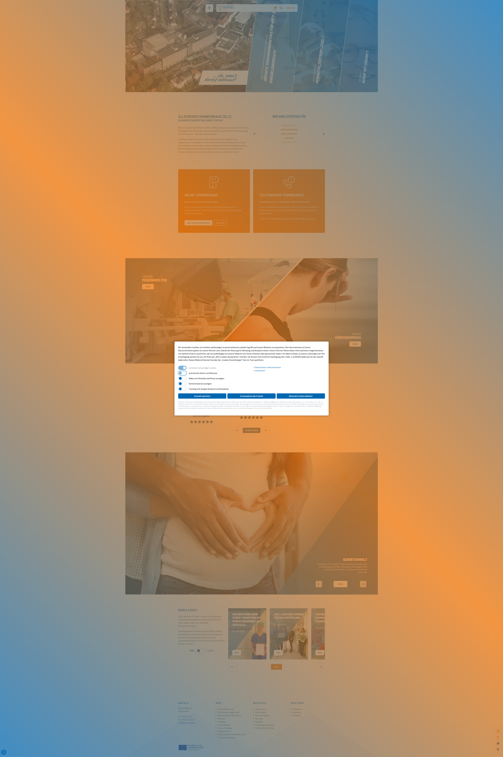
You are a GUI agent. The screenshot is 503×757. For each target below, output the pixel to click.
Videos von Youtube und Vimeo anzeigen (206, 378)
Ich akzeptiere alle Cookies (251, 396)
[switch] (182, 373)
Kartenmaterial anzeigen (200, 384)
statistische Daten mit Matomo (203, 373)
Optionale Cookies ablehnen (301, 396)
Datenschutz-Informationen (267, 367)
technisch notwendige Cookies (202, 368)
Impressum (259, 370)
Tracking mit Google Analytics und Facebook (209, 389)
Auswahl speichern (202, 396)
